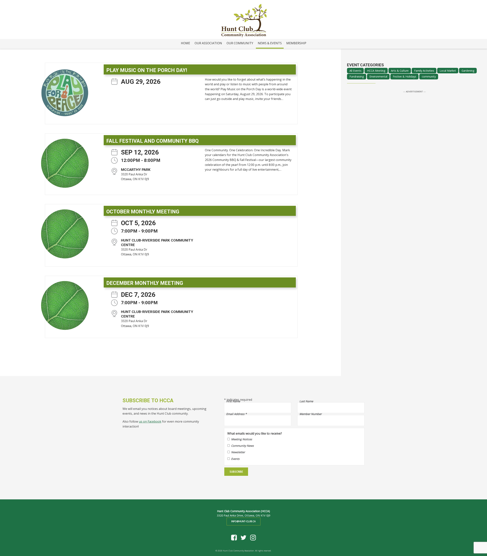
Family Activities (424, 70)
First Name (233, 401)
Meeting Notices (241, 439)
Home (185, 43)
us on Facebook (150, 421)
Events (235, 459)
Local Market (448, 70)
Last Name (306, 401)
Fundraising (356, 76)
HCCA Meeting (376, 70)
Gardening (468, 70)
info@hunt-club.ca (243, 521)
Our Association (208, 43)
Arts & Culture (400, 70)
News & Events (270, 43)
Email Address (236, 414)
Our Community (240, 43)
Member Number (310, 414)
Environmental (378, 76)
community (429, 76)
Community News (242, 445)
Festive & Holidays (404, 76)
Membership (296, 43)
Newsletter (238, 452)
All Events (355, 70)
